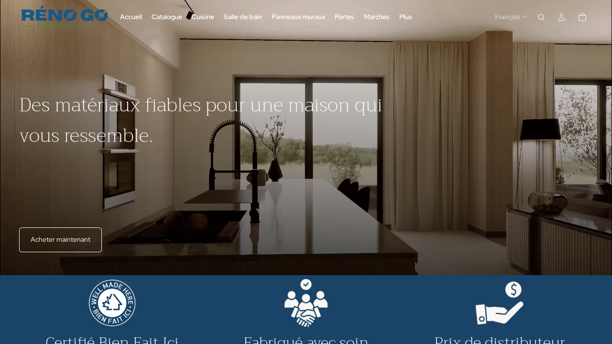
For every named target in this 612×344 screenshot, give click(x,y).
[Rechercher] (541, 17)
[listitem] (405, 17)
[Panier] (582, 17)
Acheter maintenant (60, 239)
